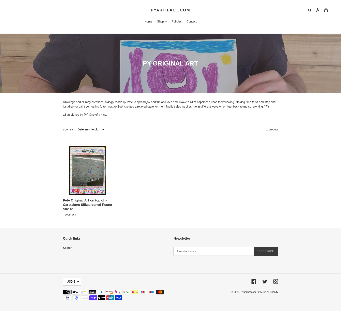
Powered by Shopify (267, 292)
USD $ (71, 281)
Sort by (68, 129)
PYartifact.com (170, 10)
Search (67, 247)
